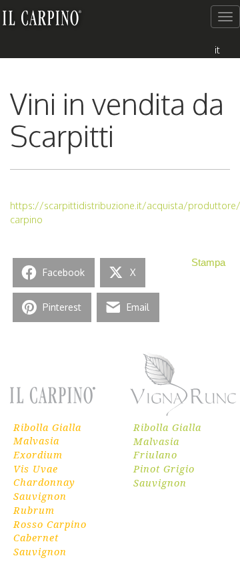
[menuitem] (217, 49)
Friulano (155, 454)
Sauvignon (40, 496)
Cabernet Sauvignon (40, 544)
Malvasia (36, 440)
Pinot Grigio (164, 468)
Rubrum (34, 510)
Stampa (208, 262)
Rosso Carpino (50, 524)
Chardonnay (44, 481)
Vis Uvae (35, 468)
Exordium (38, 454)
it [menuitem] (217, 49)
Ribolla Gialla (47, 427)
